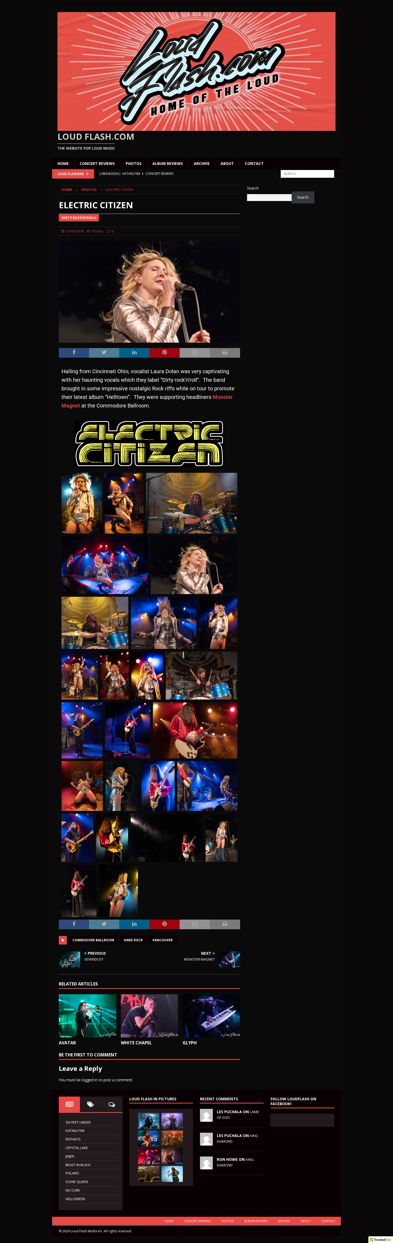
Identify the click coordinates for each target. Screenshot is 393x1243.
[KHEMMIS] (148, 1139)
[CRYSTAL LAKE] (148, 1174)
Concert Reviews (97, 163)
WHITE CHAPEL (136, 1043)
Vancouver (162, 940)
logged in (90, 1079)
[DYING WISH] (172, 1156)
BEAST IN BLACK (78, 1164)
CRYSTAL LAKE (77, 1147)
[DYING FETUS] (148, 1156)
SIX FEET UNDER (78, 1122)
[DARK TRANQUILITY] (172, 1139)
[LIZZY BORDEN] (148, 1121)
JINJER (70, 1156)
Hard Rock (133, 940)
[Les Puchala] (206, 1118)
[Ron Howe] (206, 1166)
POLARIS (72, 1173)
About (227, 163)
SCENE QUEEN (77, 1181)
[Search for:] (307, 173)
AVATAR (67, 1043)
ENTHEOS (73, 1139)
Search (253, 188)
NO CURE (73, 1190)
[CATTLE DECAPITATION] (172, 1174)
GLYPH (190, 1043)
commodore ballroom (93, 940)
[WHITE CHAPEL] (149, 1015)
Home (63, 163)
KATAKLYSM (75, 1130)
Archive (202, 163)
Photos (133, 163)
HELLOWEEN (75, 1198)
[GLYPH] (211, 1015)
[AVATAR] (87, 1015)
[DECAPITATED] (172, 1121)
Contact (254, 163)
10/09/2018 (74, 231)
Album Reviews (167, 163)
